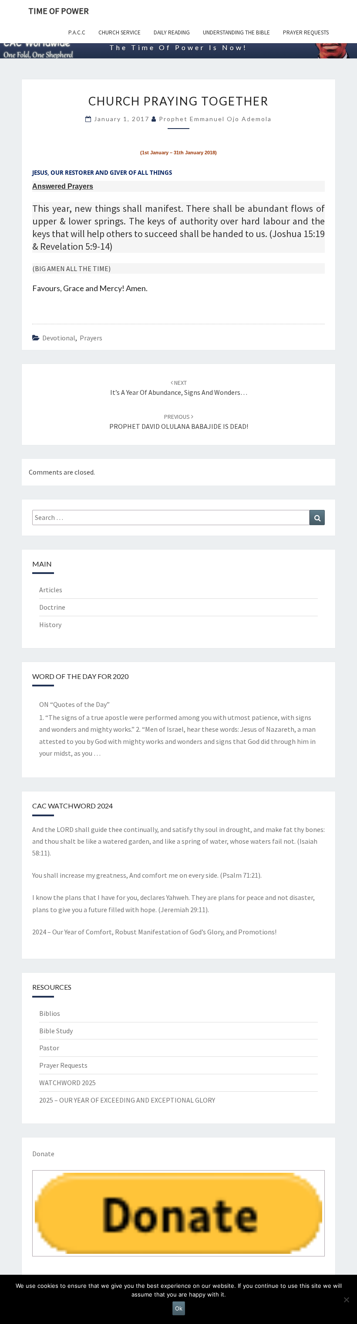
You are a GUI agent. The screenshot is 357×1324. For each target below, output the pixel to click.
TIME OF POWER (58, 10)
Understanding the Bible (236, 32)
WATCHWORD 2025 (67, 1082)
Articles (50, 589)
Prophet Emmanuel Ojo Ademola (215, 118)
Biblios (49, 1013)
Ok (178, 1308)
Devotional (58, 337)
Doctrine (52, 607)
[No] (346, 1299)
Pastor (49, 1047)
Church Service (119, 32)
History (50, 624)
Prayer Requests (306, 32)
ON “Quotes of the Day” (74, 704)
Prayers (91, 337)
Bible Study (56, 1030)
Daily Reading (172, 32)
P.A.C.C (76, 32)
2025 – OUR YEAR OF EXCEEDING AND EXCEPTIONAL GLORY (127, 1100)
